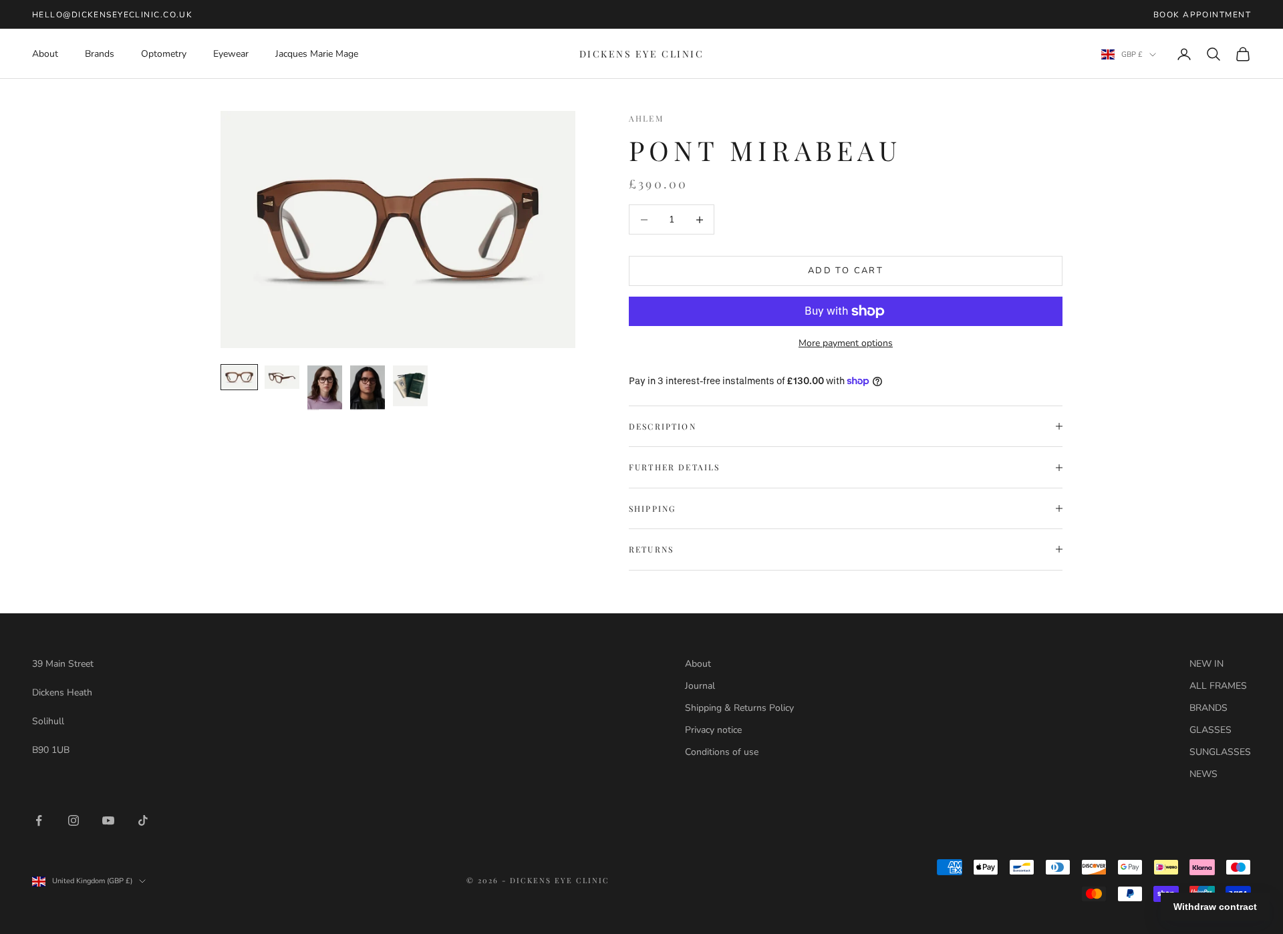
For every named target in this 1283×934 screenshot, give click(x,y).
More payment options (846, 343)
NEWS (1203, 774)
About (45, 53)
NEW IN (1206, 663)
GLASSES (1210, 730)
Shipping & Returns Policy (739, 708)
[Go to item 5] (410, 385)
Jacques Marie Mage (316, 53)
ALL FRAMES (1218, 685)
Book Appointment (1202, 14)
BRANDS (1208, 708)
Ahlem (646, 118)
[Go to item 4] (367, 388)
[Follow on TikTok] (143, 820)
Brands (99, 53)
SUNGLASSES (1220, 752)
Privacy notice (713, 730)
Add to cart (845, 271)
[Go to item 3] (324, 388)
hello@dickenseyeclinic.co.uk (112, 14)
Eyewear (231, 53)
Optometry (163, 53)
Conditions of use (721, 752)
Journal (700, 685)
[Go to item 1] (239, 377)
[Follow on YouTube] (108, 820)
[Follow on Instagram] (73, 820)
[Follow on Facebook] (38, 820)
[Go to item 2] (282, 377)
